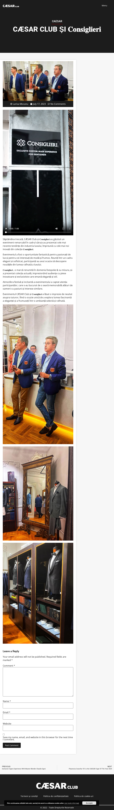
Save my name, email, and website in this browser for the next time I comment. (38, 738)
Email (6, 712)
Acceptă (89, 803)
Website (7, 724)
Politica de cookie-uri (83, 796)
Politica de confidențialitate (56, 796)
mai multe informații (71, 803)
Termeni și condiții (29, 796)
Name (7, 701)
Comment (9, 666)
